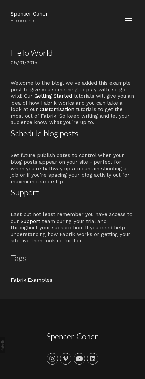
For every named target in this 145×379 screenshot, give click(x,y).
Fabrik (18, 280)
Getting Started (53, 96)
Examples (40, 280)
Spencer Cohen (72, 336)
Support (30, 221)
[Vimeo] (65, 359)
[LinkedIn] (92, 359)
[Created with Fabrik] (2, 345)
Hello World (32, 52)
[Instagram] (52, 359)
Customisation (57, 109)
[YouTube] (79, 359)
